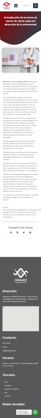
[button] (16, 5)
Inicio (6, 382)
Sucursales (7, 385)
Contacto (7, 396)
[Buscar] (35, 5)
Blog (5, 392)
